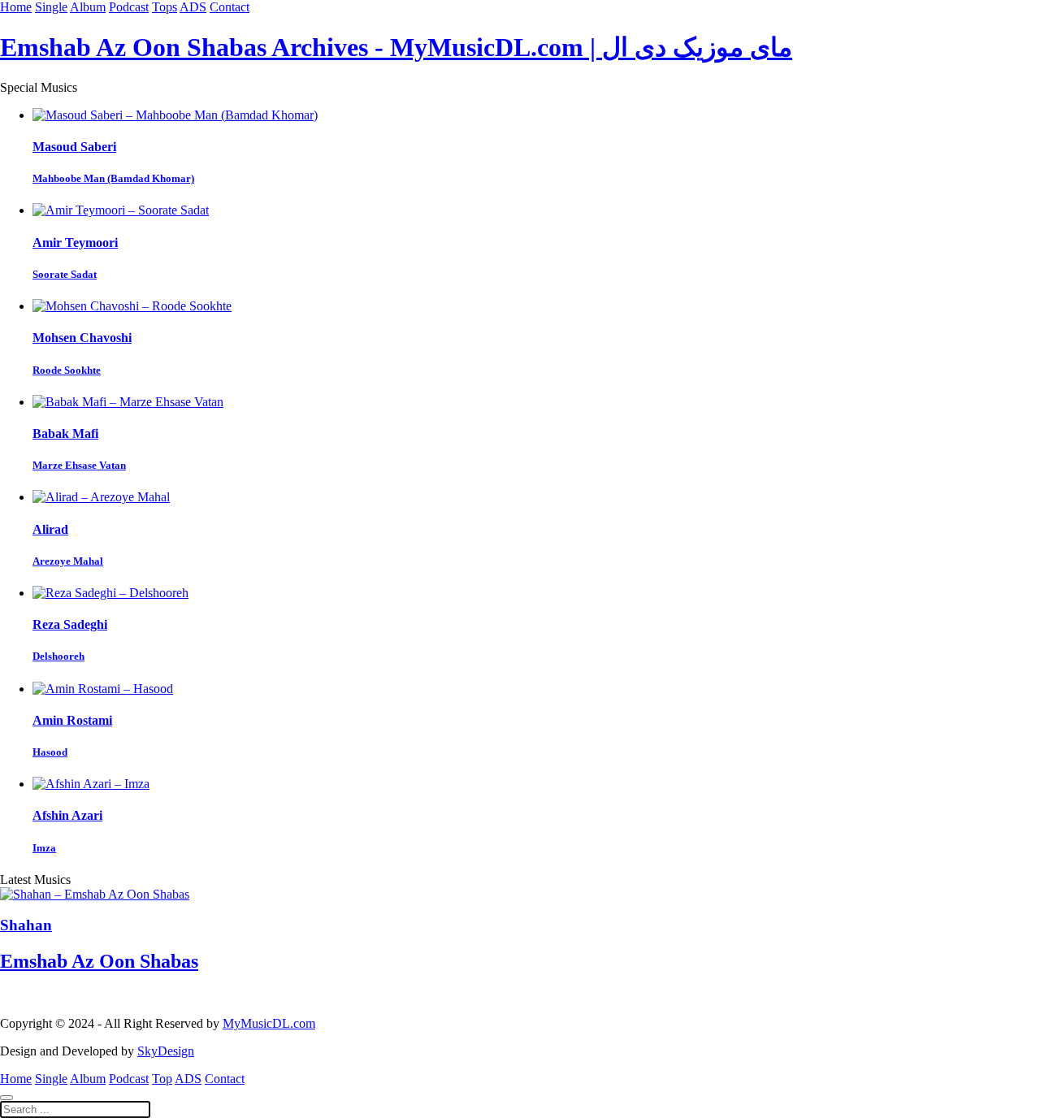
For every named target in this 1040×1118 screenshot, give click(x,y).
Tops (164, 7)
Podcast (129, 7)
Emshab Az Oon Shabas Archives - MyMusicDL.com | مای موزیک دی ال (396, 47)
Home (16, 7)
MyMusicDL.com (269, 1023)
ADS (193, 7)
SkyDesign (165, 1051)
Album (88, 7)
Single (51, 7)
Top (162, 1079)
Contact (229, 7)
